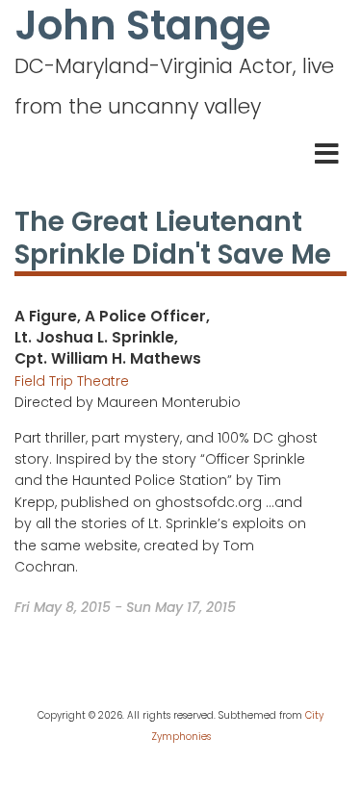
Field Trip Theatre (71, 381)
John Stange (142, 26)
